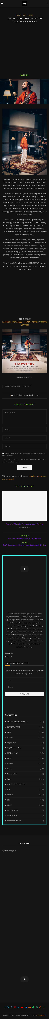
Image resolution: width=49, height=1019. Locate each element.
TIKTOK (35, 322)
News (25, 779)
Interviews (25, 763)
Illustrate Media (41, 1015)
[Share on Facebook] (14, 395)
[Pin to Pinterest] (20, 395)
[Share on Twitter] (17, 396)
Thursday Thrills (25, 810)
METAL (25, 769)
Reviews (25, 795)
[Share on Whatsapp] (27, 395)
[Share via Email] (37, 395)
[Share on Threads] (35, 396)
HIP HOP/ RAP (25, 753)
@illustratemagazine (9, 851)
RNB (25, 800)
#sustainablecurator (12, 386)
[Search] (46, 3)
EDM (25, 732)
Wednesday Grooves (25, 821)
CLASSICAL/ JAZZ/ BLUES (25, 722)
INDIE (25, 758)
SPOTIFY (27, 322)
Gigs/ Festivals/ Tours (25, 748)
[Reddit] (40, 1007)
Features (25, 737)
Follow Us (8, 657)
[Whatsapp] (37, 1007)
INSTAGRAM (17, 322)
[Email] (26, 1007)
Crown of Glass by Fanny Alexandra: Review (24, 524)
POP (25, 789)
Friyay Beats (25, 743)
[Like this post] (12, 395)
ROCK (25, 805)
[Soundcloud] (29, 1007)
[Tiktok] (44, 1007)
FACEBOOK (6, 322)
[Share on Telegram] (30, 395)
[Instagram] (11, 1007)
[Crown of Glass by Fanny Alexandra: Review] (24, 506)
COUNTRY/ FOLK (25, 727)
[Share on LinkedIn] (22, 395)
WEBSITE (43, 322)
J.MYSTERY (27, 386)
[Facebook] (4, 1007)
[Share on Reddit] (25, 395)
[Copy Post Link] (32, 395)
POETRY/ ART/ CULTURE (25, 784)
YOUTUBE (25, 325)
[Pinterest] (15, 1007)
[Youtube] (22, 1007)
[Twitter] (8, 1007)
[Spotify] (33, 1007)
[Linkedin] (18, 1007)
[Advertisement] (24, 48)
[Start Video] (24, 569)
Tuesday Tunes (25, 815)
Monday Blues (25, 774)
